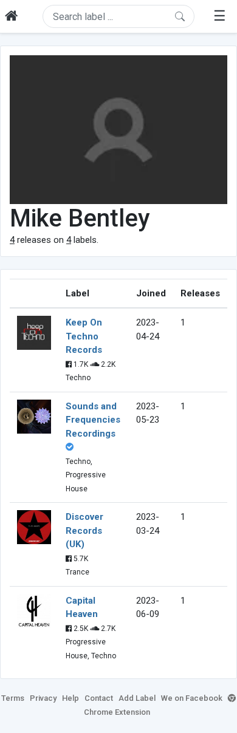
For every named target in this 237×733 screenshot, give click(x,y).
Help (70, 698)
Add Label (137, 698)
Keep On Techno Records (84, 336)
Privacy (43, 698)
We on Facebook (191, 698)
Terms (12, 698)
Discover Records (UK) (84, 530)
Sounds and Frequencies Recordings (93, 420)
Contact (98, 698)
